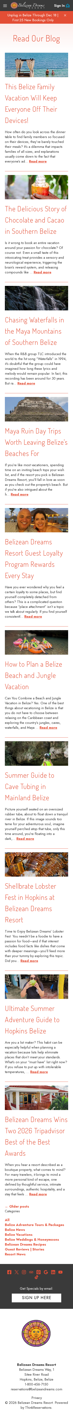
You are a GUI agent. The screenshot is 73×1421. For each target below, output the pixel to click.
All (7, 1219)
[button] (65, 15)
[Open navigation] (5, 5)
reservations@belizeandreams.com (36, 1389)
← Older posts (17, 1206)
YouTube (60, 1272)
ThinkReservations (38, 1407)
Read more (38, 161)
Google (46, 1272)
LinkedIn (53, 1272)
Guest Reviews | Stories (24, 1249)
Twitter (17, 1272)
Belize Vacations (18, 1234)
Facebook (9, 1272)
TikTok (36, 1277)
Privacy (36, 1397)
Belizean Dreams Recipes (25, 1244)
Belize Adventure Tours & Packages (34, 1224)
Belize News (15, 1229)
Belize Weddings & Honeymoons (32, 1239)
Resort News (15, 1254)
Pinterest (38, 1272)
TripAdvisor (31, 1272)
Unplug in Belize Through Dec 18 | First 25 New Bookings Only (32, 17)
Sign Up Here (36, 1298)
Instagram (24, 1272)
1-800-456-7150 (36, 1384)
